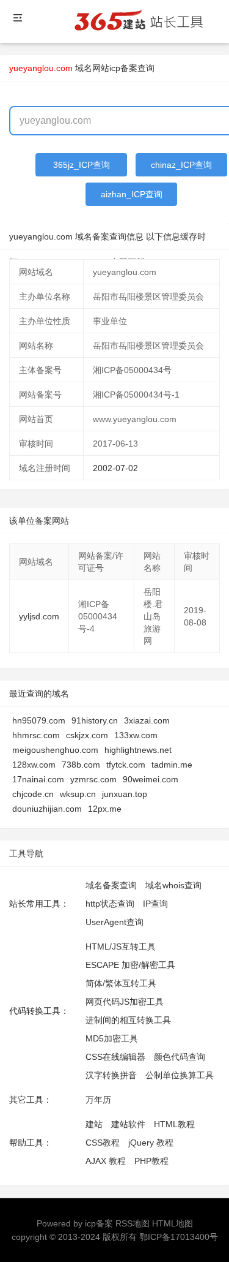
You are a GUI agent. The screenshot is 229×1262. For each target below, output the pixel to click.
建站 (94, 1124)
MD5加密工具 (111, 1038)
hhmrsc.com (36, 735)
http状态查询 (109, 904)
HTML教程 (174, 1124)
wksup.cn (78, 794)
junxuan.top (124, 794)
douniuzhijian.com (47, 809)
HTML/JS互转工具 (120, 946)
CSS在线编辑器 (115, 1057)
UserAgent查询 (114, 922)
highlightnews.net (138, 750)
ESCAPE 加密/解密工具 (130, 965)
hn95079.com (38, 720)
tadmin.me (171, 764)
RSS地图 (132, 1223)
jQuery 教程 (150, 1142)
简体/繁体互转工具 (120, 983)
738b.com (81, 764)
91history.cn (94, 720)
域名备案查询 (111, 885)
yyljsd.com (39, 616)
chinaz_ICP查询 (181, 165)
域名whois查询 (173, 885)
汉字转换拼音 (111, 1075)
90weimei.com (150, 779)
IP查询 (155, 904)
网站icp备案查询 (123, 68)
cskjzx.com (87, 735)
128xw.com (34, 764)
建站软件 (128, 1124)
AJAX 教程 (105, 1161)
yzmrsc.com (93, 779)
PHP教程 (151, 1161)
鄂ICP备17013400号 (178, 1237)
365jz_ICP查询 (81, 165)
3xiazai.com (147, 720)
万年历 (98, 1100)
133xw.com (136, 735)
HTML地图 (172, 1223)
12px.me (105, 809)
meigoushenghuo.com (55, 750)
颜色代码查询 (179, 1057)
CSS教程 (102, 1142)
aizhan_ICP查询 (131, 194)
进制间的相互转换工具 (128, 1020)
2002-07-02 (115, 468)
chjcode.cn (33, 794)
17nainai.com (38, 779)
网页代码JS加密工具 (124, 1002)
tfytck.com (125, 764)
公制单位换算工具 (179, 1075)
